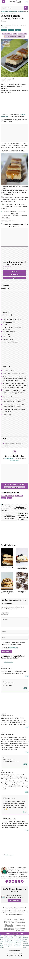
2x (7, 315)
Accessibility (19, 953)
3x (10, 315)
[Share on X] (18, 30)
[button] (27, 2)
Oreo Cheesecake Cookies (21, 592)
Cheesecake (20, 11)
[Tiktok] (19, 881)
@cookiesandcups (9, 458)
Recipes (10, 11)
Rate (15, 271)
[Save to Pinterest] (4, 30)
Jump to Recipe (7, 33)
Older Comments (8, 662)
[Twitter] (10, 881)
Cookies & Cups (4, 11)
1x (4, 315)
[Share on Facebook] (11, 30)
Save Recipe (9, 487)
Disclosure (13, 953)
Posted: (8, 25)
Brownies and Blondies (7, 495)
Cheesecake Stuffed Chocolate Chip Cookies (7, 592)
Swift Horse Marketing (15, 955)
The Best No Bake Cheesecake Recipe (22, 567)
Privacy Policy (13, 647)
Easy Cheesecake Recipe (7, 567)
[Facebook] (6, 881)
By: (1, 25)
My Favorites (23, 33)
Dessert (15, 11)
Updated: (18, 25)
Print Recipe (15, 274)
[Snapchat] (22, 881)
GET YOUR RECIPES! (15, 900)
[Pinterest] (16, 881)
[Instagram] (13, 881)
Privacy (8, 953)
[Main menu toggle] (3, 1)
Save (15, 33)
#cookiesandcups (14, 460)
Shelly (3, 25)
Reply (26, 676)
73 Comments (4, 27)
